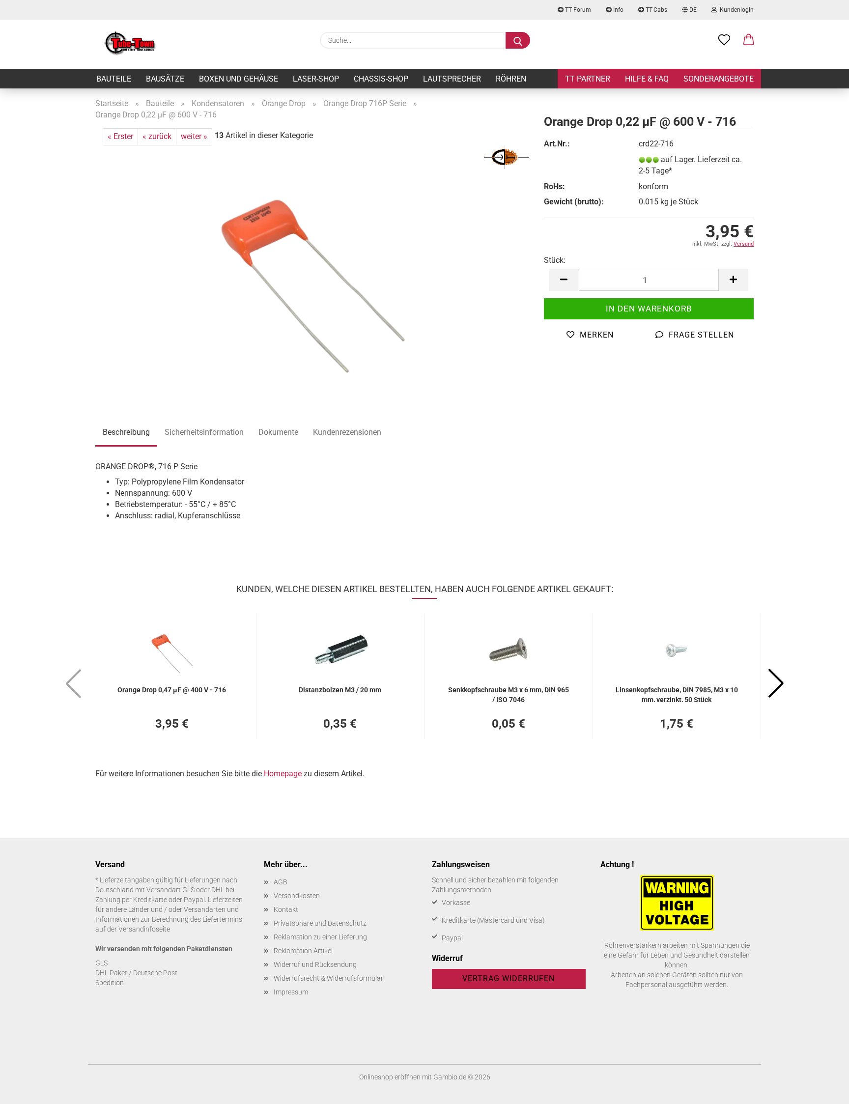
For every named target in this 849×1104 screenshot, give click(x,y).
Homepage (283, 773)
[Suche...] (518, 40)
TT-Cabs (655, 9)
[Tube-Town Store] (130, 44)
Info (617, 9)
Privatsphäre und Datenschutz (320, 923)
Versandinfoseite (144, 929)
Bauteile (113, 79)
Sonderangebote (718, 79)
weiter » (194, 136)
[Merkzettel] (724, 40)
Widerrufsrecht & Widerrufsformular (328, 978)
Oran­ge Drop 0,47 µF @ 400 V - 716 (171, 690)
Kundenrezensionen (347, 432)
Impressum (291, 992)
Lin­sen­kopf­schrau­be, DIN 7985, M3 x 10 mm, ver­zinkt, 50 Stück (677, 694)
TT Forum (577, 9)
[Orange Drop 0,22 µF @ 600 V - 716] (312, 267)
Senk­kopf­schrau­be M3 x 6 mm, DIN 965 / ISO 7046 (508, 694)
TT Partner (587, 79)
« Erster (120, 136)
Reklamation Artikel (303, 951)
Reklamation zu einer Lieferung (320, 937)
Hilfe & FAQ (647, 79)
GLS (101, 963)
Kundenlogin (735, 9)
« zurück (156, 136)
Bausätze (165, 79)
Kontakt (286, 909)
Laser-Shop (316, 79)
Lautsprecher (452, 79)
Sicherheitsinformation (204, 432)
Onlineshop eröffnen (390, 1077)
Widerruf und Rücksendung (315, 964)
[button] (748, 40)
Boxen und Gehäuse (238, 79)
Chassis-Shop (381, 79)
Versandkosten (297, 896)
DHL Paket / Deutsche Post (136, 973)
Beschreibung (126, 432)
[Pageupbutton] (822, 1089)
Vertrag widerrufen (508, 978)
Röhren (511, 79)
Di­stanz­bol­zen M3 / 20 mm (340, 690)
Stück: (555, 260)
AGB (280, 882)
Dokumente (278, 432)
